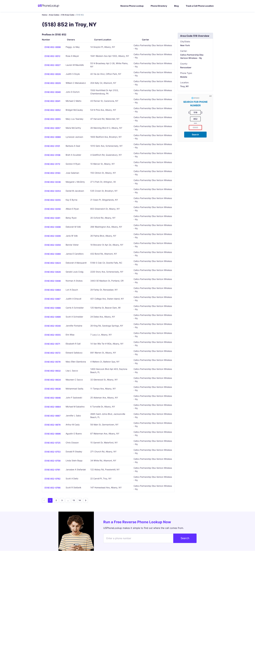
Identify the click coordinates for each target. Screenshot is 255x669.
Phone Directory (159, 6)
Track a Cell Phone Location (200, 6)
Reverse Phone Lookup (132, 6)
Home (44, 15)
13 (74, 500)
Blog (176, 6)
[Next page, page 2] (85, 500)
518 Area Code (67, 15)
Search (195, 134)
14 (80, 500)
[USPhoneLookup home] (48, 6)
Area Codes (54, 15)
